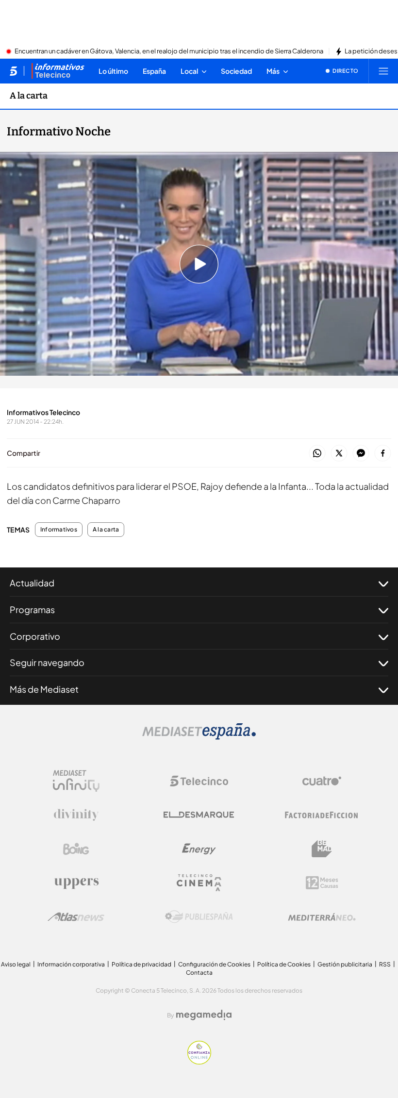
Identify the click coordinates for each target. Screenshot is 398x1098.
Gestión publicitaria (344, 964)
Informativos (58, 529)
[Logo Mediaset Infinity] (76, 781)
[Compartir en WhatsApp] (317, 454)
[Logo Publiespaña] (199, 917)
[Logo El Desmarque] (199, 815)
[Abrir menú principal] (383, 71)
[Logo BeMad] (322, 849)
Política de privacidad (141, 964)
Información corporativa (71, 964)
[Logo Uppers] (76, 883)
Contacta (199, 972)
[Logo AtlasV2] (76, 916)
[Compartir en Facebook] (382, 454)
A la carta (29, 95)
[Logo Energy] (199, 849)
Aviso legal (16, 964)
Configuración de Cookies (214, 964)
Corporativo (35, 636)
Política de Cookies (284, 964)
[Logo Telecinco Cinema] (199, 883)
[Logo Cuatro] (321, 781)
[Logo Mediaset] (199, 737)
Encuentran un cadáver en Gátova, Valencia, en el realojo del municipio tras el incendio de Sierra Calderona (169, 51)
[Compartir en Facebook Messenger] (360, 454)
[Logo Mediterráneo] (322, 917)
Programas (32, 609)
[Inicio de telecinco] (13, 71)
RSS (385, 964)
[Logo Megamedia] (204, 1015)
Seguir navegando (47, 662)
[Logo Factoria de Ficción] (322, 815)
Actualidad (32, 582)
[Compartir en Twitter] (339, 454)
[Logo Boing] (76, 849)
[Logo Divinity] (76, 815)
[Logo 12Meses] (322, 882)
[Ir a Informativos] (57, 71)
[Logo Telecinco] (199, 781)
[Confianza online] (199, 1061)
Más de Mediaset (44, 689)
